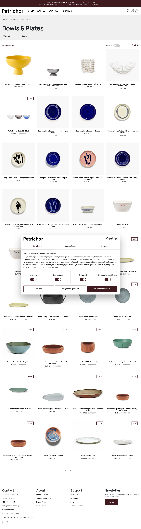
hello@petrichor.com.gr (10, 506)
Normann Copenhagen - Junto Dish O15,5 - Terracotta (53, 362)
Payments (74, 498)
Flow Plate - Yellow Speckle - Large (122, 271)
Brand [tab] (24, 36)
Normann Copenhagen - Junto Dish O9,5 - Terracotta (123, 409)
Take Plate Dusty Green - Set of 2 (18, 409)
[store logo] (13, 11)
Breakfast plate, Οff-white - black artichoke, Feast (18, 225)
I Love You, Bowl (123, 224)
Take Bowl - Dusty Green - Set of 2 (122, 362)
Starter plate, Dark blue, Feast (88, 131)
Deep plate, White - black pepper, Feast (18, 178)
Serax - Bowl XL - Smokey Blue (18, 362)
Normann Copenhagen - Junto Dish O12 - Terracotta (18, 456)
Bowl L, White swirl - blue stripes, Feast (88, 224)
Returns (73, 502)
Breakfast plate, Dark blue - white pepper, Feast (53, 225)
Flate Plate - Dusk (88, 455)
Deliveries (74, 494)
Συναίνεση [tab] (37, 246)
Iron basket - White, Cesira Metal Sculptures (122, 85)
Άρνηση (39, 289)
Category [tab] (7, 36)
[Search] (128, 10)
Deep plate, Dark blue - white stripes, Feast (53, 178)
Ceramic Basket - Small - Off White (87, 84)
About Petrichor (42, 494)
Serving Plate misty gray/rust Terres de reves (88, 409)
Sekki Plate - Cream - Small (122, 455)
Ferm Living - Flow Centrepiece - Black (53, 317)
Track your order (76, 506)
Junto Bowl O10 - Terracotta (88, 362)
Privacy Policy (41, 502)
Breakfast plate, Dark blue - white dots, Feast (122, 178)
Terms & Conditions (43, 498)
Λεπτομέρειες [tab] (70, 246)
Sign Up (111, 502)
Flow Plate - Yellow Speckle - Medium (18, 317)
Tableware (14, 19)
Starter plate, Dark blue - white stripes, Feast (53, 131)
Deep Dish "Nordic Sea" (123, 317)
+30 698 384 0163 (8, 502)
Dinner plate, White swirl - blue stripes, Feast (123, 131)
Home (5, 19)
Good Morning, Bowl (18, 271)
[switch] (58, 279)
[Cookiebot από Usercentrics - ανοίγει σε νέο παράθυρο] (108, 238)
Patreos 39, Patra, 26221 (11, 494)
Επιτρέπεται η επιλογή (70, 289)
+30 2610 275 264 (8, 498)
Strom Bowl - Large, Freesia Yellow (18, 84)
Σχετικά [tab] (104, 246)
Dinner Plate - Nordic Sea (88, 317)
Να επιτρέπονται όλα (102, 289)
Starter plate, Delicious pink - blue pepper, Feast (88, 178)
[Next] (76, 470)
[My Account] (132, 11)
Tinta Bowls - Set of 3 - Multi (18, 131)
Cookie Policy (41, 506)
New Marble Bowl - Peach (53, 455)
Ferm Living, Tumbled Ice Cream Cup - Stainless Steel (53, 85)
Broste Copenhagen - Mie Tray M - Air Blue (53, 409)
